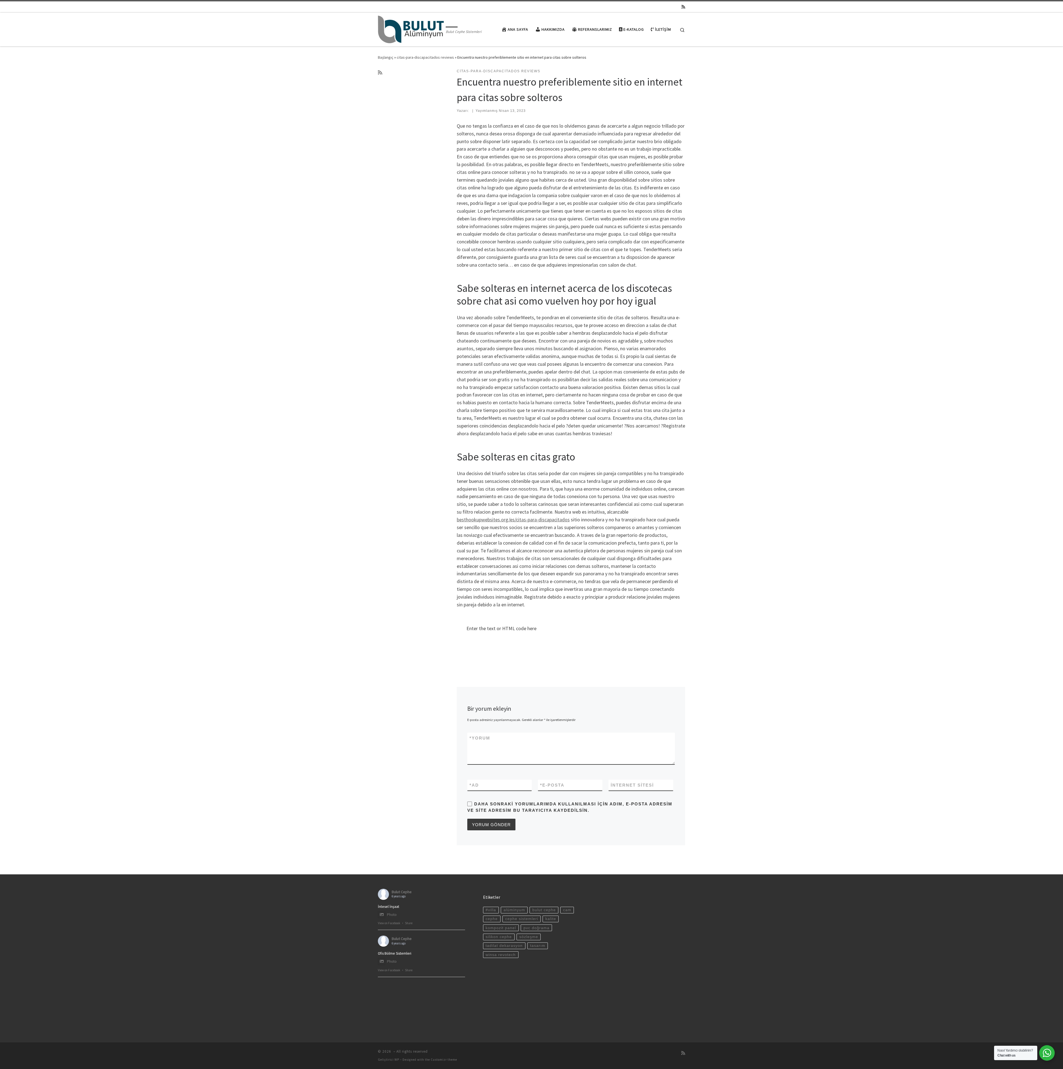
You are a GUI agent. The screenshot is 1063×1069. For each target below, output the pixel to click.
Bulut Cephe (402, 891)
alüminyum (514, 910)
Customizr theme (444, 1060)
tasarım (537, 946)
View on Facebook (389, 923)
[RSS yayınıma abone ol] (683, 7)
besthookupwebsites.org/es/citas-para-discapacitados (513, 519)
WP (396, 1060)
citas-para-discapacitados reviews (425, 57)
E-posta (552, 785)
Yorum (479, 738)
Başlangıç (385, 57)
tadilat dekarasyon (504, 946)
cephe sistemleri (521, 919)
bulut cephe (544, 910)
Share (408, 923)
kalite (550, 919)
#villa (491, 910)
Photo (392, 914)
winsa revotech (501, 955)
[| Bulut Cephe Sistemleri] (411, 28)
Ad (474, 785)
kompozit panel (501, 928)
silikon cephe (499, 937)
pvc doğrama (536, 928)
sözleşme (528, 937)
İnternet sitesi (632, 785)
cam (567, 910)
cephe (492, 919)
